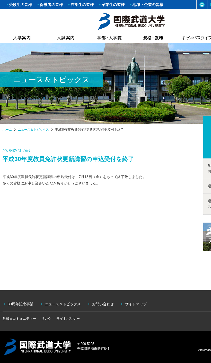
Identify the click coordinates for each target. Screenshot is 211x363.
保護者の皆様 (51, 4)
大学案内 (22, 37)
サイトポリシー (68, 318)
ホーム (131, 21)
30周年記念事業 (20, 304)
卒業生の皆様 (113, 4)
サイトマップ (136, 304)
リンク (46, 318)
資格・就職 (153, 37)
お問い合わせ (103, 304)
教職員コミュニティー (19, 318)
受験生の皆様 (20, 4)
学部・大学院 (109, 37)
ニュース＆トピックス (33, 129)
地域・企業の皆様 (148, 4)
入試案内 (65, 37)
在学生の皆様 (82, 4)
